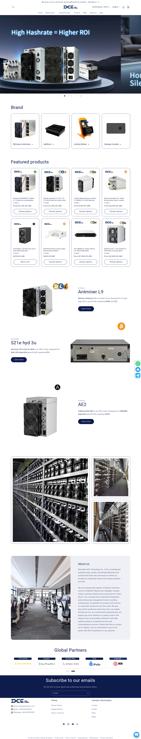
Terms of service (70, 738)
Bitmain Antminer (22, 144)
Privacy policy (59, 738)
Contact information (106, 738)
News (94, 717)
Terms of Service (57, 713)
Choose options (25, 212)
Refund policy (94, 738)
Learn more (86, 309)
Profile (94, 709)
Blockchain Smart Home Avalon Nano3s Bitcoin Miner (54, 249)
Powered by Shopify (46, 738)
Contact (95, 705)
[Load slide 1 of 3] (64, 96)
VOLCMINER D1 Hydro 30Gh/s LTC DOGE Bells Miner (84, 249)
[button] (13, 7)
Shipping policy (83, 738)
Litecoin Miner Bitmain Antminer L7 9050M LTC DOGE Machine (85, 199)
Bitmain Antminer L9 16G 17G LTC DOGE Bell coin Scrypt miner (54, 199)
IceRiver (47, 144)
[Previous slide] (59, 96)
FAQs (94, 713)
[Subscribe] (87, 693)
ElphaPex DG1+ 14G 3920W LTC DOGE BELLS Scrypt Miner (115, 249)
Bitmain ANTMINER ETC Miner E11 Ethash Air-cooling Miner (23, 199)
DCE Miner (36, 738)
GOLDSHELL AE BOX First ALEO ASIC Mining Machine (24, 249)
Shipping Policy (57, 709)
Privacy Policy (56, 705)
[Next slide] (76, 96)
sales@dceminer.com (26, 706)
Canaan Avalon (111, 144)
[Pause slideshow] (81, 96)
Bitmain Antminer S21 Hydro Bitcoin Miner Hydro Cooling (114, 199)
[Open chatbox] (136, 735)
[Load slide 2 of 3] (68, 96)
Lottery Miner (80, 144)
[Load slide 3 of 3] (71, 96)
